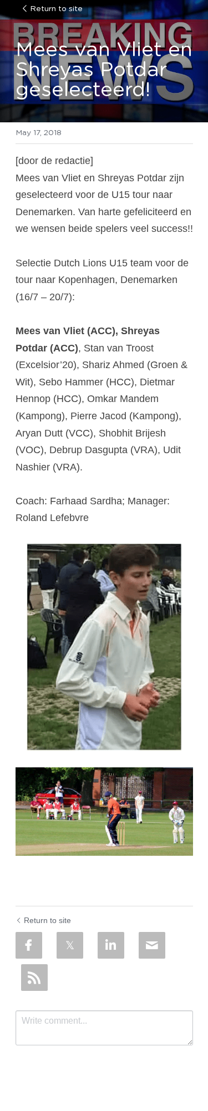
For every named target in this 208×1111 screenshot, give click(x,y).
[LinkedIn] (111, 945)
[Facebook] (29, 945)
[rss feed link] (34, 977)
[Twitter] (70, 945)
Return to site (56, 9)
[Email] (152, 945)
